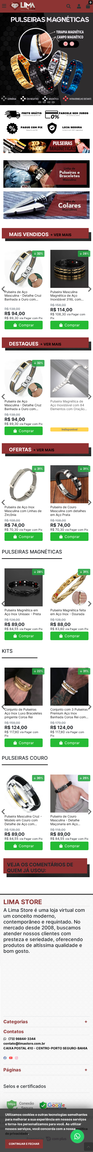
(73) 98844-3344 (21, 1039)
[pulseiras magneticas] (46, 58)
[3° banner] (49, 102)
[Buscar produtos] (68, 6)
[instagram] (16, 1058)
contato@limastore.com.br (24, 1043)
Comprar (26, 325)
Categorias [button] (15, 1021)
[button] (79, 6)
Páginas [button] (12, 1070)
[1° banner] (40, 102)
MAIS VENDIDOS (29, 234)
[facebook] (5, 1058)
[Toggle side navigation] (4, 6)
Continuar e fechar (24, 1143)
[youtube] (11, 1058)
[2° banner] (44, 102)
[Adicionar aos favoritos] (10, 253)
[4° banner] (53, 102)
